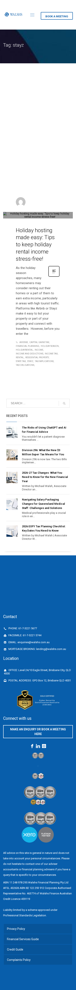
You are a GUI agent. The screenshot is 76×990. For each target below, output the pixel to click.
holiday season (50, 346)
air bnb (23, 342)
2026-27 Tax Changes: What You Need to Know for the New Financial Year (45, 477)
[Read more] (54, 276)
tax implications (44, 361)
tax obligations (25, 365)
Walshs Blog (38, 210)
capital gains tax (39, 342)
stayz (30, 361)
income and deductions (29, 354)
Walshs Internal (40, 200)
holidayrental (24, 350)
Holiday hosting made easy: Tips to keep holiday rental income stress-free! (35, 244)
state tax (21, 361)
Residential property (37, 357)
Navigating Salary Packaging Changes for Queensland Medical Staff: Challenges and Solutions (43, 504)
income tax (51, 354)
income (39, 350)
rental (20, 357)
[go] (64, 403)
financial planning (27, 346)
